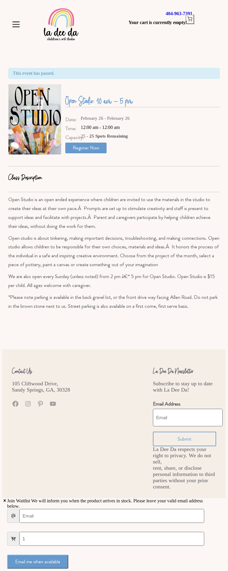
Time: (70, 128)
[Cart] (190, 19)
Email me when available (37, 561)
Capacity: (73, 137)
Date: (71, 119)
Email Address (166, 404)
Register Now (86, 147)
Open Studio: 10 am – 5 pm (99, 100)
